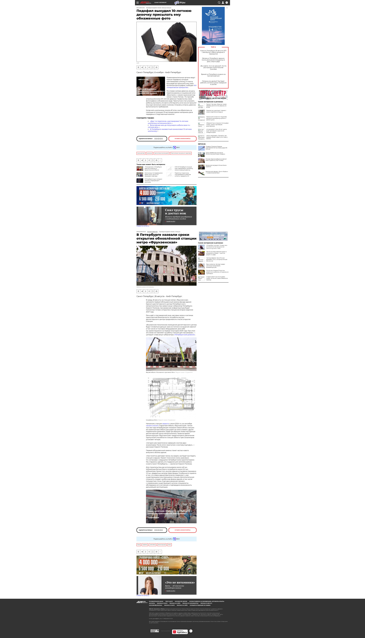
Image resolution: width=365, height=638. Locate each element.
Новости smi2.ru (142, 226)
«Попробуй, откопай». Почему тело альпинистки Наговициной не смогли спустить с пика (216, 247)
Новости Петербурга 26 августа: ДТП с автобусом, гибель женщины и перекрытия (213, 52)
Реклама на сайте (175, 603)
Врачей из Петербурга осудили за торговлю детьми (213, 75)
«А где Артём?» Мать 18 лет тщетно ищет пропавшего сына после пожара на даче (216, 131)
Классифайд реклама (155, 605)
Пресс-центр (169, 601)
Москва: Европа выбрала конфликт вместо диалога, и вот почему (216, 159)
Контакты (152, 603)
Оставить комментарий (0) (182, 138)
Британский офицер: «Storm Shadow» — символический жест (217, 172)
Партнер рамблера (165, 630)
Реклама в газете (162, 603)
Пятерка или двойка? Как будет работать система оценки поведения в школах (213, 82)
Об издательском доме (156, 601)
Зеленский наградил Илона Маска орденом (216, 166)
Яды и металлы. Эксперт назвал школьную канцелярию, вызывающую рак (215, 265)
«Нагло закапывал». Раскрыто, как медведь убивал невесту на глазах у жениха (217, 137)
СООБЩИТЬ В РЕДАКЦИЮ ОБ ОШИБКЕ (200, 605)
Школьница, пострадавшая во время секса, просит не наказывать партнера (154, 174)
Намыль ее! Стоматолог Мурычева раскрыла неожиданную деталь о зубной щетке (216, 118)
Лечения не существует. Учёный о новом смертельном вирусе (216, 111)
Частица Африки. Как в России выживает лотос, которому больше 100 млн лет (216, 259)
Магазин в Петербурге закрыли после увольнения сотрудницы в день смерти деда (213, 60)
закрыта (165, 424)
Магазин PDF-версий (181, 601)
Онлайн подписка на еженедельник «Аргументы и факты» (206, 601)
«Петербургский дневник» (184, 335)
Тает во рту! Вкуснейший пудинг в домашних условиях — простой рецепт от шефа (216, 253)
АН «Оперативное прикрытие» (181, 86)
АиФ (137, 63)
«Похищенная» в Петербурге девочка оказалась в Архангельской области (153, 168)
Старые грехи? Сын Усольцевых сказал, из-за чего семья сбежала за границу (217, 278)
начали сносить (152, 426)
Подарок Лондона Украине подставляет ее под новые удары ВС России (216, 148)
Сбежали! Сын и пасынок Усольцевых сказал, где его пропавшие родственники (217, 124)
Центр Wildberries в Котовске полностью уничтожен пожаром (215, 153)
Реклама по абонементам (190, 603)
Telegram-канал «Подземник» (145, 287)
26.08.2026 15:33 (141, 231)
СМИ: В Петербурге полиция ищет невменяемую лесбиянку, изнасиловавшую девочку (184, 168)
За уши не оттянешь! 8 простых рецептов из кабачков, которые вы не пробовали (217, 272)
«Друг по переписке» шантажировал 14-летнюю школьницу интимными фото (168, 122)
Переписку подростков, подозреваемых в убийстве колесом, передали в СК (183, 174)
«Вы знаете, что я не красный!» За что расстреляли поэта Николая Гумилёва (213, 67)
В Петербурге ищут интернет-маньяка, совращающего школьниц (153, 180)
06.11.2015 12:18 (140, 7)
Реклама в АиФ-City (206, 603)
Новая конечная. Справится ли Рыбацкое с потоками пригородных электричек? (170, 512)
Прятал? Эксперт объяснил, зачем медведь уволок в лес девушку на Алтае (216, 105)
